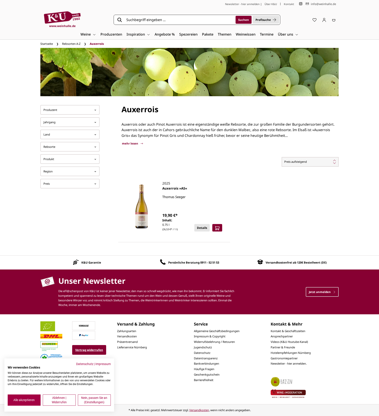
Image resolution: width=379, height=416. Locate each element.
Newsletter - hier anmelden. (289, 363)
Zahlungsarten (126, 331)
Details (202, 228)
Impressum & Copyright (209, 336)
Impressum (103, 364)
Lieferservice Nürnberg (132, 347)
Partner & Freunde (283, 347)
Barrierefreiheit (203, 380)
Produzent (50, 110)
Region (48, 171)
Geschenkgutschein (207, 374)
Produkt (48, 159)
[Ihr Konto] (324, 19)
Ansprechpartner (282, 336)
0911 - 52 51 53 (209, 262)
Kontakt (289, 4)
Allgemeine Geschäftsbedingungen (217, 331)
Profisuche (263, 20)
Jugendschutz (203, 347)
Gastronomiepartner (284, 358)
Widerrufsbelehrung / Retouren (214, 342)
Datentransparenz (206, 358)
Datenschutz (202, 353)
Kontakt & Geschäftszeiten (288, 331)
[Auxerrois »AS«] (142, 206)
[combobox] (179, 20)
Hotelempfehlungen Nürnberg (291, 353)
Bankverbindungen (206, 363)
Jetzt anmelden (320, 292)
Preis (46, 184)
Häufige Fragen (204, 369)
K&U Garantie (91, 262)
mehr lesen (130, 143)
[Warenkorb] (334, 19)
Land (46, 134)
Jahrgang (49, 122)
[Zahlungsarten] (84, 325)
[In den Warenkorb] (217, 228)
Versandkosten (127, 336)
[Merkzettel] (314, 19)
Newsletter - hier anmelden (242, 4)
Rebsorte (49, 147)
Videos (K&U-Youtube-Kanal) (289, 342)
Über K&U (271, 4)
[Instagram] (301, 4)
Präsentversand (127, 342)
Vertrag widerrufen (89, 350)
